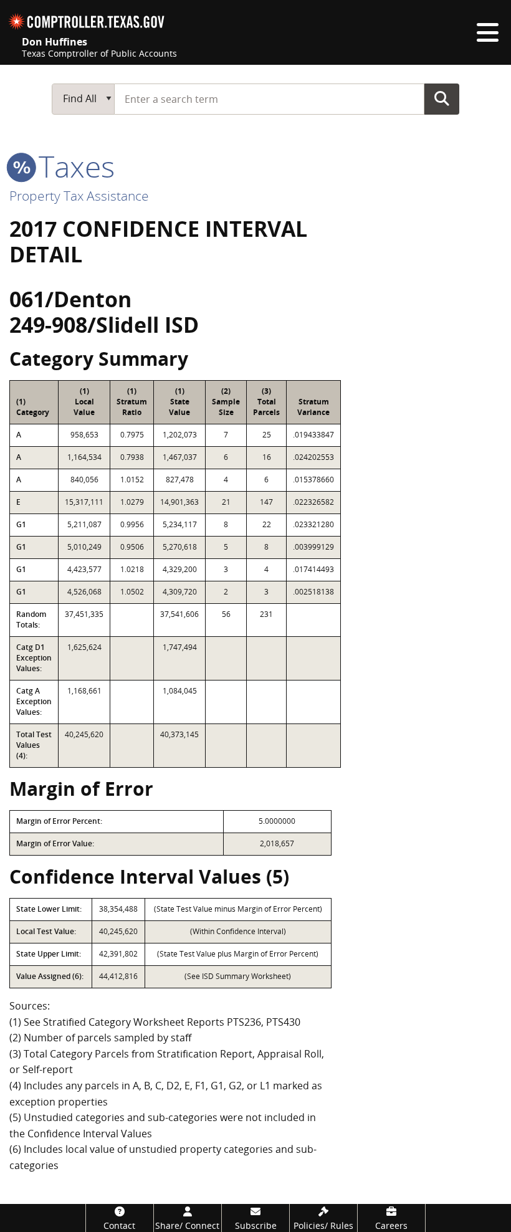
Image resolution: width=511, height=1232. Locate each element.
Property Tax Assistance (79, 195)
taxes (73, 166)
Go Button (441, 98)
